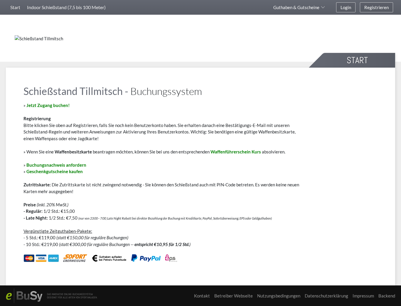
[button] (300, 7)
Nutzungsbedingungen (278, 295)
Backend (386, 295)
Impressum (363, 295)
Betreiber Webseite (233, 295)
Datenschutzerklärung (326, 295)
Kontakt (202, 295)
